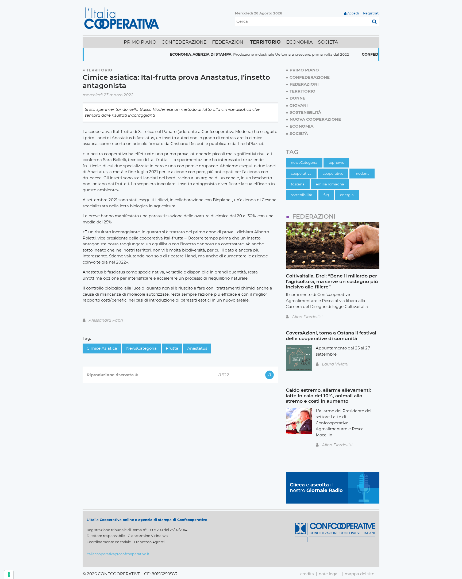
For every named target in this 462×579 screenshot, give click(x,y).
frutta (172, 348)
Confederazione (368, 54)
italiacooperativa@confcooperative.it (118, 554)
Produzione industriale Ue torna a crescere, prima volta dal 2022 (279, 54)
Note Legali (329, 573)
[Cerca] (374, 21)
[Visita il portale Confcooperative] (335, 532)
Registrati (371, 13)
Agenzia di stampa (200, 54)
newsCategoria (141, 348)
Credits (307, 573)
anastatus (197, 348)
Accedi (353, 13)
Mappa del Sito (359, 573)
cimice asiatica (102, 348)
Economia (168, 54)
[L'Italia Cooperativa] (123, 17)
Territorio (99, 70)
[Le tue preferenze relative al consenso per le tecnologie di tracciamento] (8, 574)
